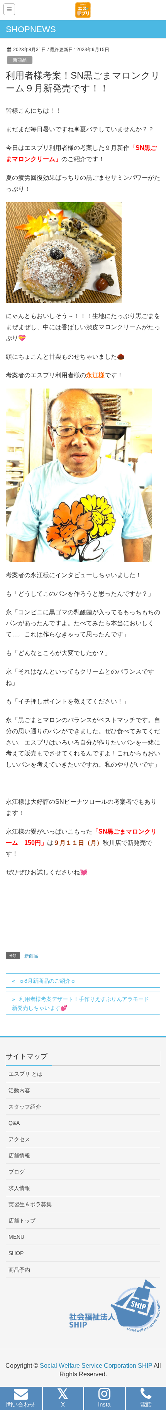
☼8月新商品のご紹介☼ (47, 981)
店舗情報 (19, 1155)
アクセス (19, 1139)
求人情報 (19, 1188)
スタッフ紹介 (24, 1107)
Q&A (14, 1123)
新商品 (20, 60)
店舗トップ (22, 1220)
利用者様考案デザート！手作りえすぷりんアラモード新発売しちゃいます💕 (80, 1003)
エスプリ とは (25, 1074)
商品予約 (19, 1270)
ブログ (16, 1172)
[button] (21, 1399)
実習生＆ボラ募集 (30, 1204)
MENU (16, 1237)
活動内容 (19, 1090)
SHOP (16, 1253)
